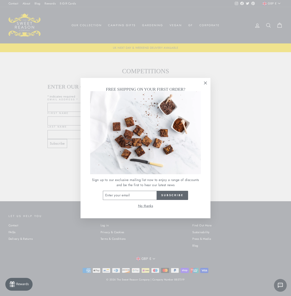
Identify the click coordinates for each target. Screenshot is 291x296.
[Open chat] (280, 285)
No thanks (145, 205)
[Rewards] (19, 284)
